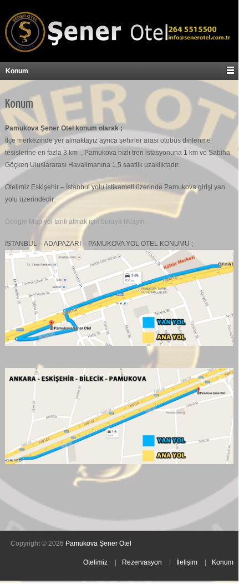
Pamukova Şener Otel (98, 543)
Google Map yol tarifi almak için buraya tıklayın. (75, 221)
